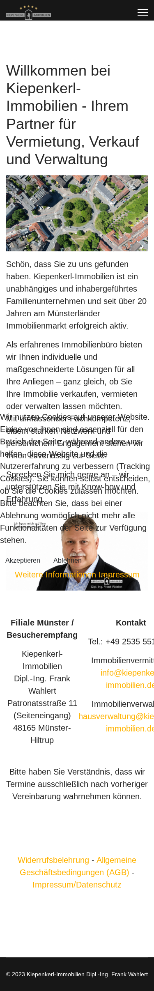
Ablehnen (67, 560)
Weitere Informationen (55, 574)
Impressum (119, 574)
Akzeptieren (22, 560)
